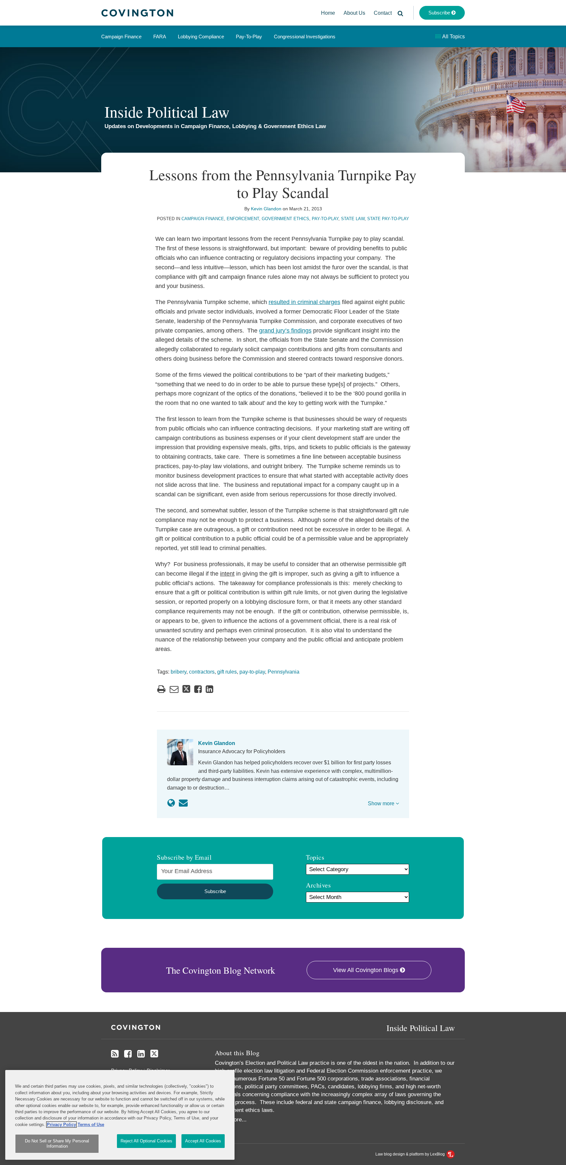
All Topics (453, 36)
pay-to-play (252, 672)
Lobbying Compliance (201, 36)
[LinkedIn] (141, 1054)
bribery (178, 672)
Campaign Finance (121, 36)
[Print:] (161, 689)
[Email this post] (174, 689)
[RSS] (115, 1054)
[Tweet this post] (186, 689)
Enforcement (243, 218)
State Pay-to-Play (388, 218)
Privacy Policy (61, 1124)
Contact (383, 13)
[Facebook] (128, 1054)
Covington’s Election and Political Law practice (273, 1063)
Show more (382, 803)
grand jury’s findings (285, 330)
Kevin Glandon (266, 208)
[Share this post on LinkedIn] (209, 689)
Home (328, 13)
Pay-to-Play (249, 36)
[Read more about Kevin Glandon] (171, 803)
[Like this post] (198, 689)
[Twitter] (154, 1054)
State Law (353, 218)
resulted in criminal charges (304, 302)
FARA (159, 36)
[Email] (183, 803)
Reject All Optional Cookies (146, 1141)
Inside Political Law (167, 111)
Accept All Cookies (203, 1141)
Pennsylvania (283, 672)
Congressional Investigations (304, 36)
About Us (354, 13)
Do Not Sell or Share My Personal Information (57, 1144)
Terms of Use (91, 1124)
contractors (202, 672)
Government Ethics (285, 218)
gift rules (227, 672)
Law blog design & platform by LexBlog (410, 1154)
